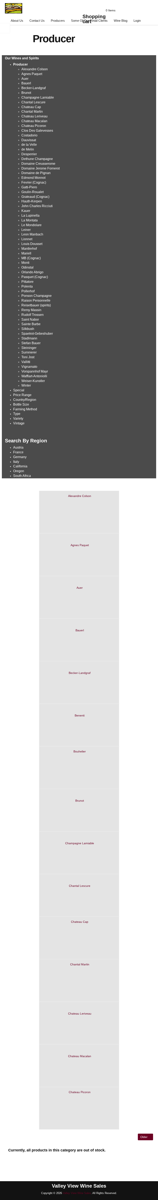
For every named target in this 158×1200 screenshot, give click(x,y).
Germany (20, 457)
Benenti (80, 715)
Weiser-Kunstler (33, 381)
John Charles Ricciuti (37, 206)
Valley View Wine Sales (77, 1193)
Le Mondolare (31, 225)
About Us (17, 20)
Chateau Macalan (79, 1056)
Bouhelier (79, 751)
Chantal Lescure (79, 885)
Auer (80, 587)
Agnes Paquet (31, 74)
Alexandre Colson (79, 496)
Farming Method (25, 409)
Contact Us (37, 20)
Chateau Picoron (80, 1092)
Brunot (79, 800)
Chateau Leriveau (79, 1013)
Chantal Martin (79, 964)
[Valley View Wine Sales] (12, 7)
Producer (20, 64)
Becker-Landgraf (33, 88)
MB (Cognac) (31, 258)
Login (137, 20)
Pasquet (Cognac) (34, 277)
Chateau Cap (79, 921)
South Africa (22, 476)
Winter (26, 385)
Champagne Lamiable (79, 843)
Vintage (18, 423)
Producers (58, 20)
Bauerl (80, 630)
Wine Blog (120, 20)
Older (144, 1137)
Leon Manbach (32, 234)
